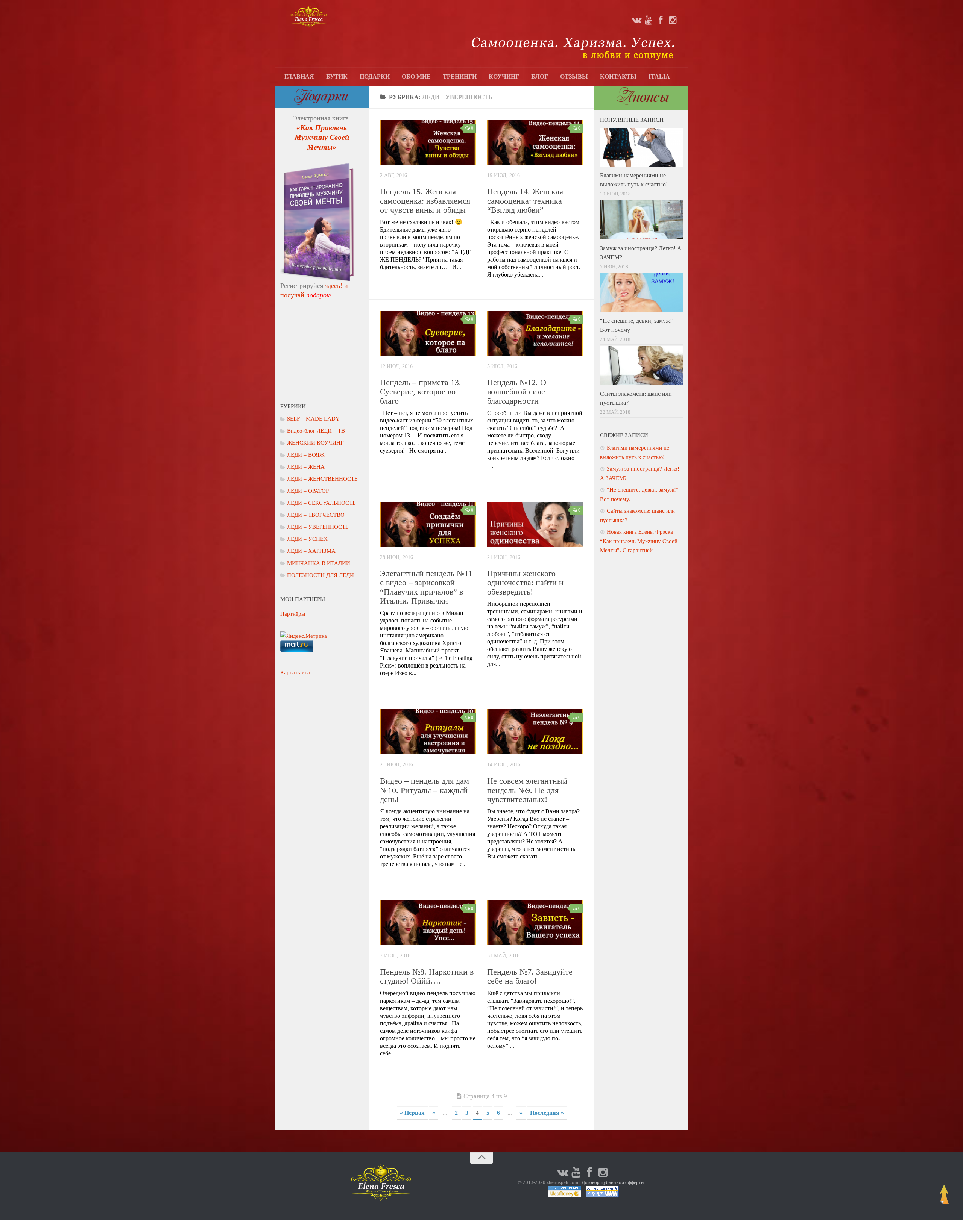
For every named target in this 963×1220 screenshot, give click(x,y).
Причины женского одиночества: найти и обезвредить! (525, 582)
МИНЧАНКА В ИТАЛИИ (318, 563)
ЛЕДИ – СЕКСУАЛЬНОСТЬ (321, 503)
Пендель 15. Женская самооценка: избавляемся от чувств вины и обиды (425, 200)
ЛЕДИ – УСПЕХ (307, 539)
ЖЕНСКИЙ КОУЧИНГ (315, 443)
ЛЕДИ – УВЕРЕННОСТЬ (318, 527)
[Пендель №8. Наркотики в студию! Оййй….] (428, 922)
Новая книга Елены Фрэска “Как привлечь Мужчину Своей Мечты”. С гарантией (638, 541)
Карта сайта (295, 672)
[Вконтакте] (636, 20)
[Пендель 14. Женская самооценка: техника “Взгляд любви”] (535, 142)
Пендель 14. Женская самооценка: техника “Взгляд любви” (525, 200)
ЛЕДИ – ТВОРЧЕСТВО (316, 515)
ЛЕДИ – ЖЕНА (306, 467)
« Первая (412, 1113)
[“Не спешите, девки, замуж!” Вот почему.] (641, 292)
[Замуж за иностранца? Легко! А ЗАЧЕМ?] (641, 219)
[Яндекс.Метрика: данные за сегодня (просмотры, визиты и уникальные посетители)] (303, 635)
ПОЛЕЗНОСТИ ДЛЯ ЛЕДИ (320, 575)
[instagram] (672, 20)
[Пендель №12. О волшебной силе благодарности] (535, 333)
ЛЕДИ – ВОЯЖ (305, 455)
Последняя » (547, 1113)
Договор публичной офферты (613, 1182)
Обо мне (416, 76)
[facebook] (660, 20)
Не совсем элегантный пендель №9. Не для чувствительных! (527, 790)
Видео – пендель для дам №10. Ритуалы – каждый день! (424, 790)
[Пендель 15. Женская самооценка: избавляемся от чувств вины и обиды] (428, 142)
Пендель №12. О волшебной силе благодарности (516, 391)
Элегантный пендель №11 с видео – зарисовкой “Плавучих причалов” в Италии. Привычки (426, 587)
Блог (539, 76)
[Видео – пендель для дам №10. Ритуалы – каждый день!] (428, 731)
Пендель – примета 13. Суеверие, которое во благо (420, 391)
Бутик (337, 76)
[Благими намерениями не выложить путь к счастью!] (641, 147)
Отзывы (574, 76)
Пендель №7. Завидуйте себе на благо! (530, 976)
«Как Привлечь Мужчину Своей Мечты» (322, 137)
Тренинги (460, 76)
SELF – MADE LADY (313, 419)
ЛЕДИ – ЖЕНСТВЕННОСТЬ (322, 479)
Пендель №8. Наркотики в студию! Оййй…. (427, 976)
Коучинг (504, 76)
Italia (659, 76)
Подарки (375, 76)
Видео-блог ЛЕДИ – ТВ (316, 431)
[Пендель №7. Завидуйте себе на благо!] (535, 922)
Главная (299, 76)
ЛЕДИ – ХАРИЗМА (311, 551)
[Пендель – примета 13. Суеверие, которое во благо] (428, 333)
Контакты (618, 76)
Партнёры (292, 614)
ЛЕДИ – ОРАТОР (308, 491)
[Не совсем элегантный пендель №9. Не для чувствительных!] (535, 731)
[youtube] (648, 20)
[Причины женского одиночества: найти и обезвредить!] (535, 524)
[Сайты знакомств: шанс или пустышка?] (641, 365)
